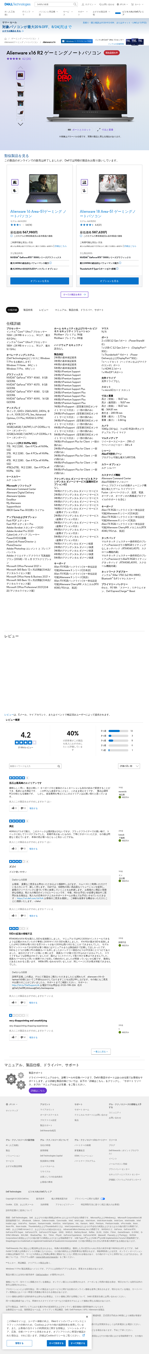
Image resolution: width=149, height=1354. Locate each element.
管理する (19, 1343)
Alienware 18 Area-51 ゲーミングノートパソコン (108, 214)
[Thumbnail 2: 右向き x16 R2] (20, 84)
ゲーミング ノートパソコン (23, 38)
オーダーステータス (49, 1115)
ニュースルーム (47, 1166)
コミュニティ (115, 1112)
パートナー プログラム (84, 1161)
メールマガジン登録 (118, 1164)
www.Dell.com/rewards (47, 1257)
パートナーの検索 (82, 1145)
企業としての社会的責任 (51, 1177)
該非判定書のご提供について (19, 1210)
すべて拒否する (56, 1343)
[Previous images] (20, 67)
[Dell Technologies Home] (17, 4)
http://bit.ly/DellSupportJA (25, 985)
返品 (76, 1120)
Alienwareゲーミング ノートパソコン (21, 42)
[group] (91, 93)
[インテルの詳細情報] (135, 41)
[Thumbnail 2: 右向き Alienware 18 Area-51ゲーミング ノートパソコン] (15, 191)
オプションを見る (39, 281)
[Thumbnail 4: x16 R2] (20, 103)
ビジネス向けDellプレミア (133, 13)
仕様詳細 (12, 309)
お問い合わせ (115, 1118)
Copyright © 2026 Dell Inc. (17, 1198)
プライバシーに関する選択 (87, 1198)
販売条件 (40, 1198)
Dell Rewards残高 (48, 1130)
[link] (107, 4)
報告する (34, 808)
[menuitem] (28, 13)
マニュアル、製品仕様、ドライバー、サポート (79, 309)
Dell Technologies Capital (51, 1156)
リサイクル (45, 1171)
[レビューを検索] (58, 766)
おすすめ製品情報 (14, 1166)
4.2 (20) (26, 58)
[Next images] (20, 124)
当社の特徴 (45, 1145)
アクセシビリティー (65, 1204)
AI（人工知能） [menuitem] (10, 13)
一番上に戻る (100, 1051)
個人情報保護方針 (59, 1198)
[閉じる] (87, 1317)
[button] (89, 4)
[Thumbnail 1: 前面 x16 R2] (20, 75)
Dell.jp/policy (42, 1274)
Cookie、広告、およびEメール (19, 1204)
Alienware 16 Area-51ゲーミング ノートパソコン (38, 214)
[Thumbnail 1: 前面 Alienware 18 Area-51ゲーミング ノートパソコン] (15, 182)
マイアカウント (47, 1109)
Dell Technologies (13, 1191)
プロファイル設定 (48, 1120)
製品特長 (28, 309)
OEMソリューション (83, 1156)
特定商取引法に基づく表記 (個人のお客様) (100, 1204)
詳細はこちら (61, 246)
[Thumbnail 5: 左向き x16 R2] (20, 113)
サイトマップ (12, 1110)
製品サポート (46, 1125)
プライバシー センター (119, 1169)
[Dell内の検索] (75, 4)
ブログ (112, 1145)
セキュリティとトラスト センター (124, 1174)
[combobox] (56, 4)
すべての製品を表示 (72, 294)
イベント (113, 1158)
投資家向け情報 (47, 1161)
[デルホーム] (5, 38)
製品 (8, 1150)
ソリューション (13, 1156)
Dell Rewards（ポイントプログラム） (124, 1152)
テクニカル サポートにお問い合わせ (91, 1115)
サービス (10, 1161)
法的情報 (44, 1204)
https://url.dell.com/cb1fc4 (30, 898)
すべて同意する (78, 1343)
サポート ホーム (81, 1109)
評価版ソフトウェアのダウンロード (125, 1179)
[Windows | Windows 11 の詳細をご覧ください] (77, 41)
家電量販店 (79, 1150)
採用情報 (44, 1150)
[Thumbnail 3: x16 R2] (20, 94)
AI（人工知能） (13, 1145)
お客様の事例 (46, 1182)
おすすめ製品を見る (11, 31)
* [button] (33, 486)
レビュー (43, 309)
